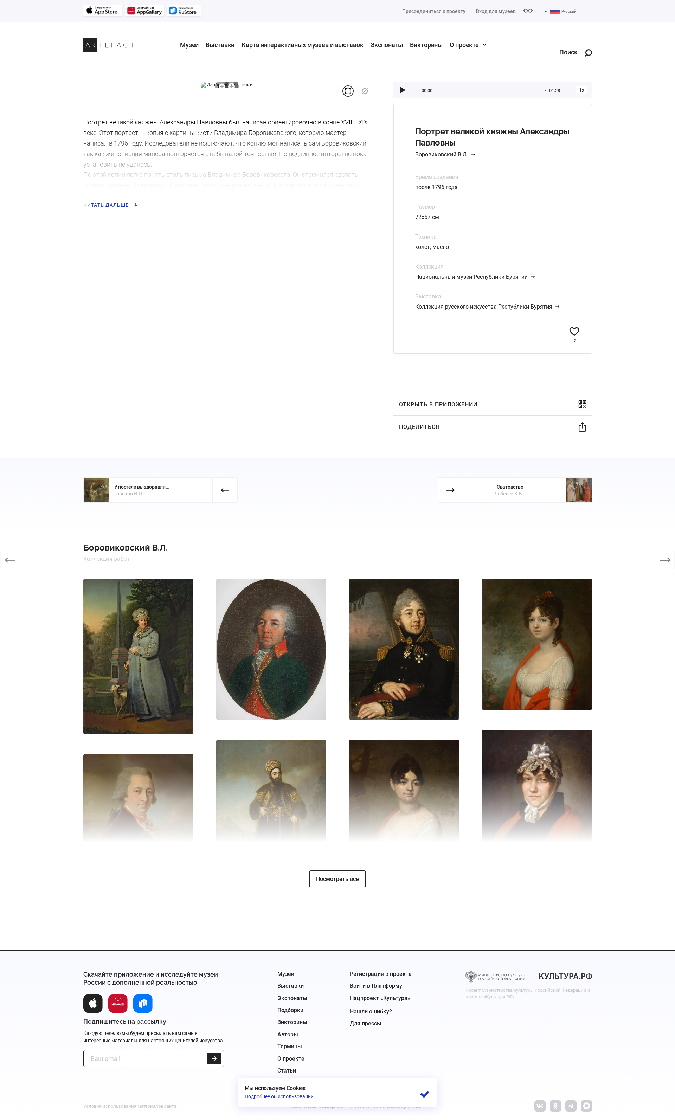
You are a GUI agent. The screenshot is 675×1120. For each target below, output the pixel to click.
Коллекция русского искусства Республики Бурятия (483, 306)
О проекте (464, 45)
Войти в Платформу (376, 986)
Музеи (189, 45)
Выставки (220, 45)
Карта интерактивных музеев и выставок (302, 45)
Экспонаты (387, 45)
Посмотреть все (337, 879)
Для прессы (365, 1023)
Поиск (568, 52)
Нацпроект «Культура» (380, 998)
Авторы (287, 1034)
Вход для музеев (496, 11)
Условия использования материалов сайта (129, 1106)
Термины (289, 1046)
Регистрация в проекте (381, 974)
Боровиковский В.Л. (441, 154)
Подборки (290, 1010)
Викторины (426, 45)
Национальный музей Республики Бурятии (471, 276)
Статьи (286, 1070)
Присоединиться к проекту (433, 11)
